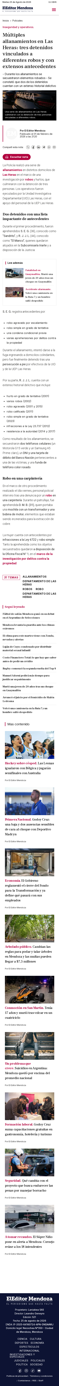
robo (49, 495)
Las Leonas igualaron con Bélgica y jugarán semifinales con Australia (29, 768)
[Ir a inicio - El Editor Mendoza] (17, 10)
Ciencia (22, 1338)
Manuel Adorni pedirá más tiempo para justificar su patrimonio (26, 677)
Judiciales (21, 1360)
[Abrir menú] (54, 10)
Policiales (17, 20)
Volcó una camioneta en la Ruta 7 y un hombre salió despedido (25, 710)
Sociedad (36, 1364)
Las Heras (9, 174)
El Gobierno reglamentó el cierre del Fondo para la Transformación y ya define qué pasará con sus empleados (27, 891)
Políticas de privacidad (17, 1376)
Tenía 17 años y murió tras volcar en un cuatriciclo (28, 1013)
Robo (40, 589)
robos (29, 179)
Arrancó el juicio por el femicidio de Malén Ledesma (28, 699)
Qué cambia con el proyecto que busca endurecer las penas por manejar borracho (29, 1186)
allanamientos (13, 170)
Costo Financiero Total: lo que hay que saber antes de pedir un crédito (29, 659)
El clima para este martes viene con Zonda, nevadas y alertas (28, 637)
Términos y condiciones (41, 1376)
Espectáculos (29, 1346)
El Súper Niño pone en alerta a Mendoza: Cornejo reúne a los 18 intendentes (29, 1242)
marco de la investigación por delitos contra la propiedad (28, 558)
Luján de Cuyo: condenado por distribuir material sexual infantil (27, 648)
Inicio (6, 20)
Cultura (35, 1338)
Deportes (21, 1342)
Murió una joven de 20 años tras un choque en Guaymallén (28, 688)
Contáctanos (24, 1380)
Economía (37, 1342)
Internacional (29, 1350)
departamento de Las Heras (39, 583)
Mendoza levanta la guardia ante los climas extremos (29, 626)
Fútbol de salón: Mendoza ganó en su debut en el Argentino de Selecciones (28, 615)
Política (22, 1364)
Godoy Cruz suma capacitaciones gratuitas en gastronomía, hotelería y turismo (28, 1129)
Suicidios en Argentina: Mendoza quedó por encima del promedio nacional (27, 1073)
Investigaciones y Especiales (22, 1355)
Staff (41, 1380)
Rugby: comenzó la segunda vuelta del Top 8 (29, 668)
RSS (34, 1380)
